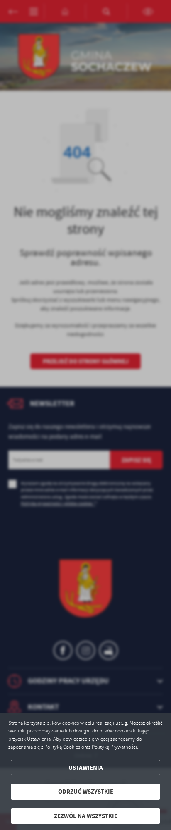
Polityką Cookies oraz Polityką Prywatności (90, 747)
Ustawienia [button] (85, 767)
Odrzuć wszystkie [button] (85, 791)
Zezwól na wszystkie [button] (85, 816)
